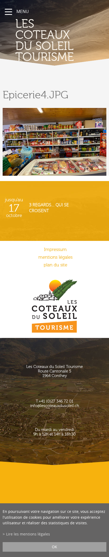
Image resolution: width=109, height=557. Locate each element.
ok (54, 546)
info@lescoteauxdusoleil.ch (54, 406)
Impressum (55, 249)
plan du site (55, 264)
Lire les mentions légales (28, 534)
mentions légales (55, 257)
